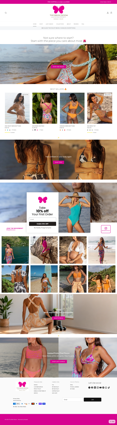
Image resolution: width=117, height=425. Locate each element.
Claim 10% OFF (42, 224)
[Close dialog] (88, 194)
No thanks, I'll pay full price (42, 228)
